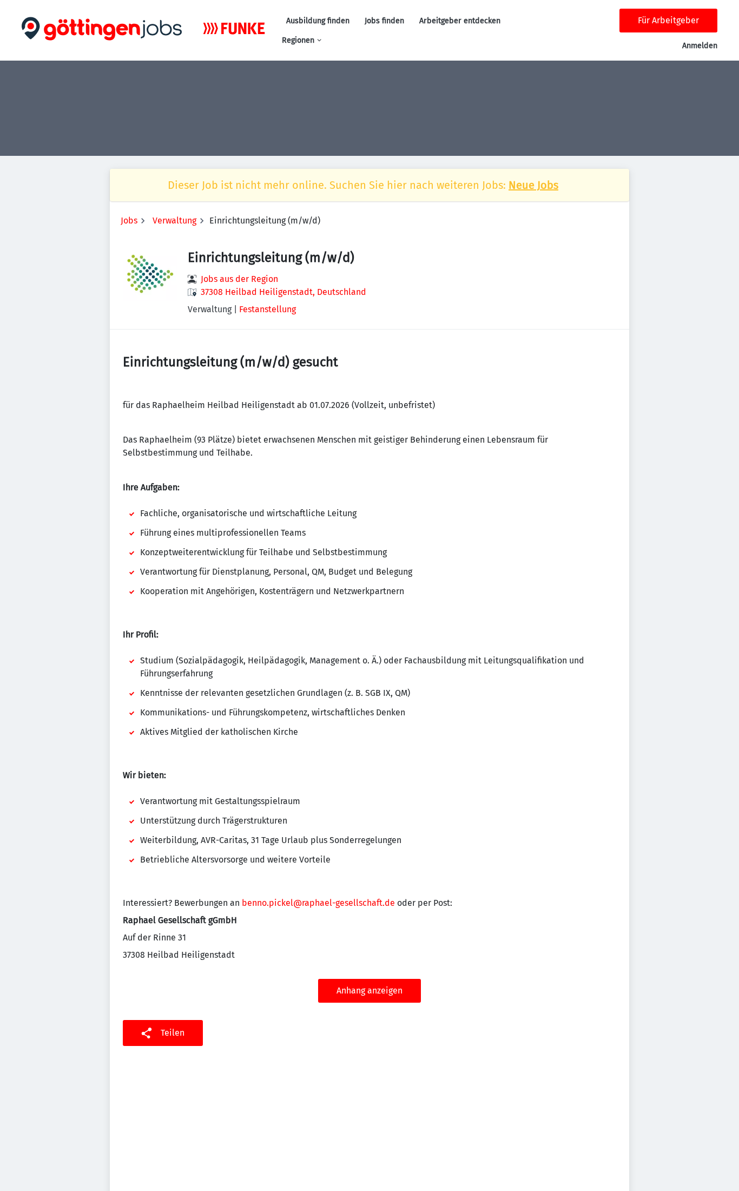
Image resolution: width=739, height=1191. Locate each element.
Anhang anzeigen (369, 990)
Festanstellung (267, 309)
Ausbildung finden (317, 20)
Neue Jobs (533, 185)
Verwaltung (174, 220)
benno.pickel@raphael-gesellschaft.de (318, 903)
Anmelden (699, 45)
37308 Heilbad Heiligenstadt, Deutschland (283, 292)
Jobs (129, 220)
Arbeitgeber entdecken (459, 20)
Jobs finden (384, 20)
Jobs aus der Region (239, 279)
